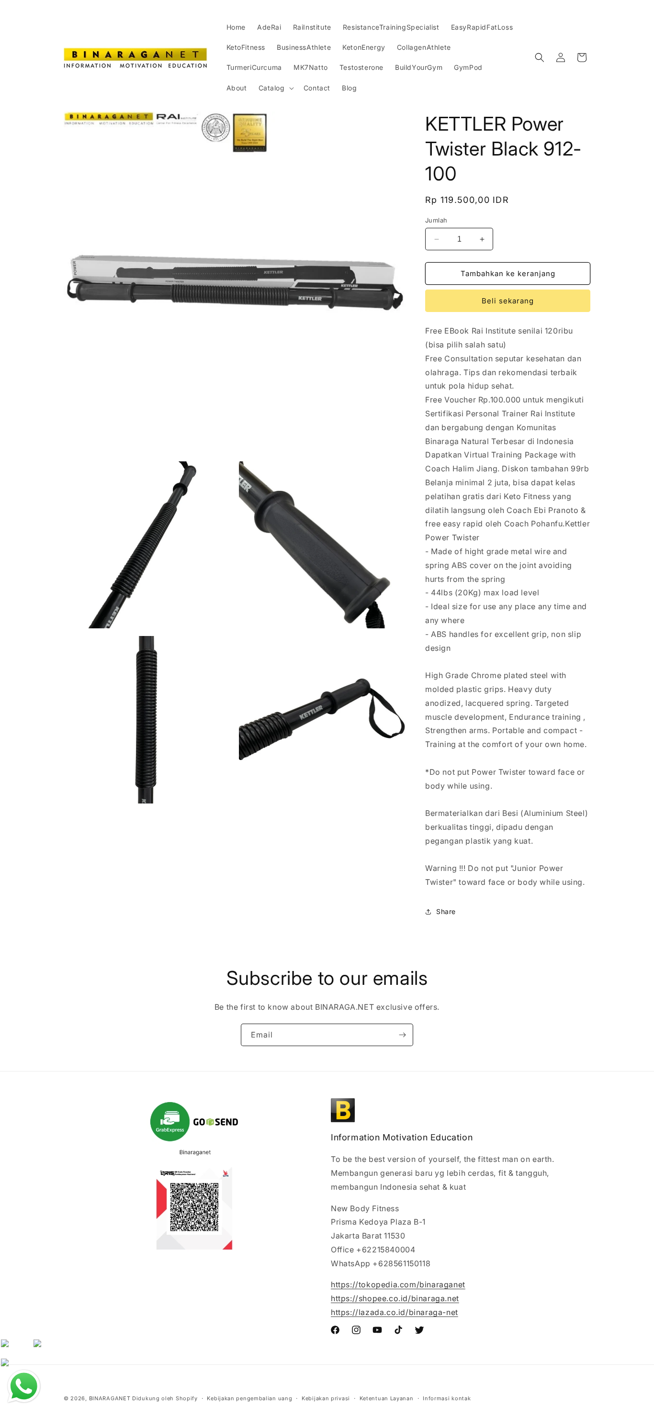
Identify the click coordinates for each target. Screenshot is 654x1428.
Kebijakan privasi (326, 1398)
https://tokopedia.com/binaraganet (398, 1284)
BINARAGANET (110, 1398)
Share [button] (446, 911)
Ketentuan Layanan (387, 1398)
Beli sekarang (508, 300)
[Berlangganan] (402, 1035)
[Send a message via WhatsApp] (24, 1386)
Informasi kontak (447, 1398)
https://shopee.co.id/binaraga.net (395, 1298)
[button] (275, 88)
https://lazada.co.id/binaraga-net (394, 1312)
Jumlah (436, 220)
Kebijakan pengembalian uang (249, 1398)
